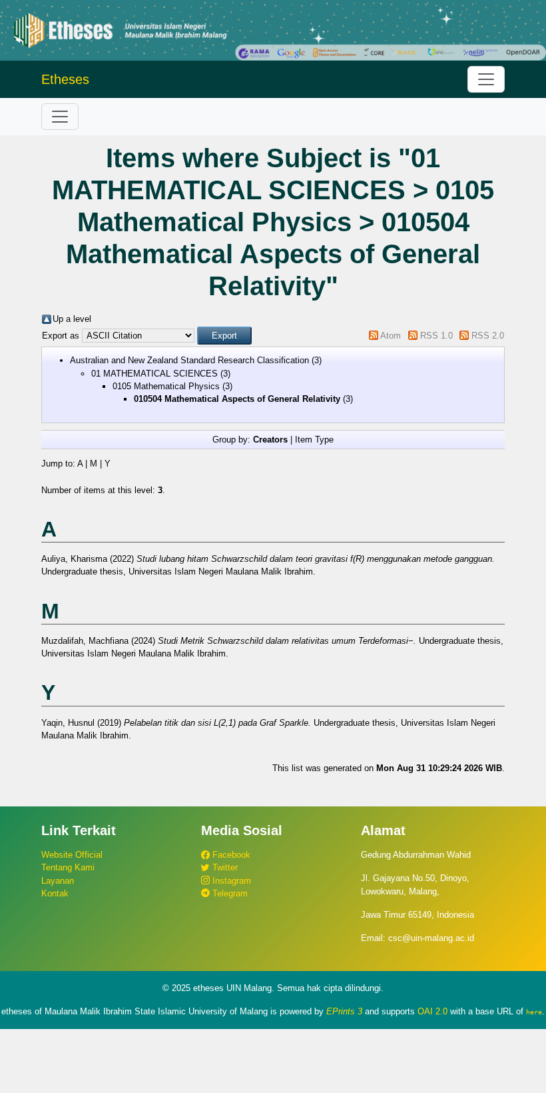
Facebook (230, 855)
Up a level (72, 319)
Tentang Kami (68, 867)
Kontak (55, 893)
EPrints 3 (344, 1011)
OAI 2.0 (432, 1011)
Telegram (229, 893)
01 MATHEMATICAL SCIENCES (154, 374)
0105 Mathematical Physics (166, 386)
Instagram (230, 881)
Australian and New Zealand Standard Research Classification (189, 360)
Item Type (314, 440)
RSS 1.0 (436, 336)
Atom (390, 336)
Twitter (224, 867)
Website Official (72, 855)
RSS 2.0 (487, 336)
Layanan (57, 881)
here (534, 1012)
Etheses (65, 79)
